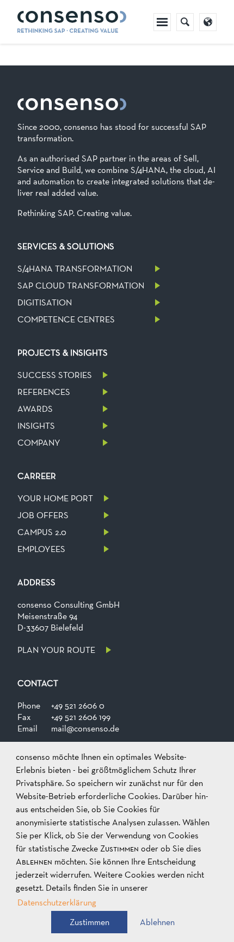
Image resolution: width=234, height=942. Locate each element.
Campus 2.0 (41, 532)
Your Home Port (55, 498)
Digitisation (44, 302)
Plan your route (56, 650)
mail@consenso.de (85, 728)
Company (38, 442)
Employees (41, 549)
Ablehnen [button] (157, 922)
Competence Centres (66, 319)
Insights (36, 425)
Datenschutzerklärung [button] (56, 902)
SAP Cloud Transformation (80, 285)
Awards (35, 409)
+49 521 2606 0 (77, 705)
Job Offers (43, 515)
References (43, 392)
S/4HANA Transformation (74, 268)
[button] (89, 922)
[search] (185, 22)
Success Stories (54, 375)
